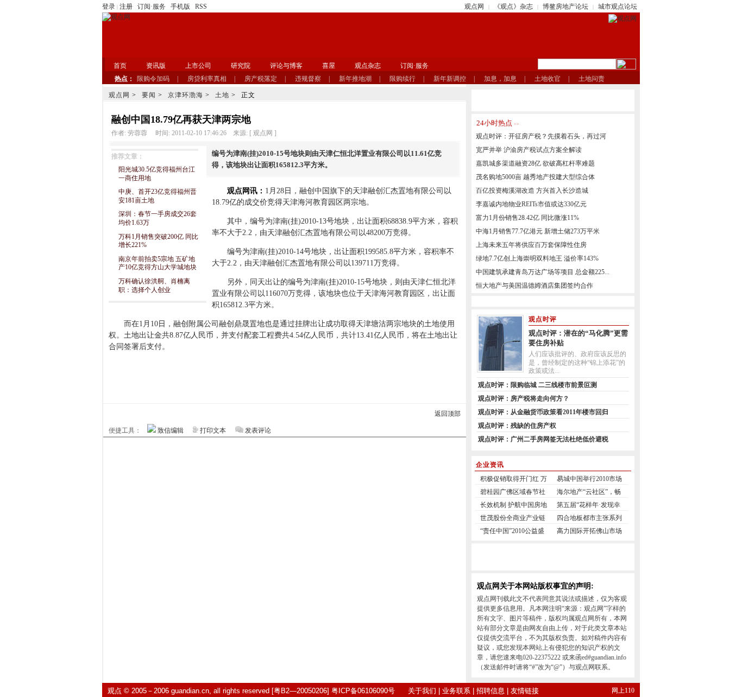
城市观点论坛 (617, 6)
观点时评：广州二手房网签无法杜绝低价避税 (543, 439)
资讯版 (156, 65)
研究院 (240, 65)
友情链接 (525, 691)
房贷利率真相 (207, 79)
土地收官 (548, 79)
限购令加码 (153, 79)
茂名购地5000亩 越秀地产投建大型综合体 (535, 177)
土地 (222, 95)
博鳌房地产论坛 (565, 6)
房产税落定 (260, 79)
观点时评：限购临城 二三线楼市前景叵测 (537, 385)
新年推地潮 (355, 79)
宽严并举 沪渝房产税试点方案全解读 (529, 150)
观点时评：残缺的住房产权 (517, 425)
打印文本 (213, 430)
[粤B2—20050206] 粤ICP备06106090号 (333, 691)
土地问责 (591, 79)
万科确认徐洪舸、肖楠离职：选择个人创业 (154, 285)
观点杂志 (368, 65)
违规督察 (308, 79)
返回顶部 (448, 413)
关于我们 (422, 691)
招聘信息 (490, 691)
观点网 (474, 6)
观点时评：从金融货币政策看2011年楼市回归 (543, 412)
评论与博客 (286, 65)
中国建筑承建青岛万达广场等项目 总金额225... (542, 272)
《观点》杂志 (513, 6)
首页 (120, 65)
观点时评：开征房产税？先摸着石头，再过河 (541, 136)
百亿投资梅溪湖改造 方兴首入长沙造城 (532, 190)
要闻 (149, 95)
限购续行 (402, 79)
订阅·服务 (151, 6)
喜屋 (328, 65)
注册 (126, 6)
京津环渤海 (185, 95)
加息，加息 (500, 79)
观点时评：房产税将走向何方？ (523, 398)
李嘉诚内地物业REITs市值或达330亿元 (531, 204)
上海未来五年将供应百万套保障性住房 (531, 245)
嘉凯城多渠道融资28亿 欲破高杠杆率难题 (535, 163)
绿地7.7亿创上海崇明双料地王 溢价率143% (537, 258)
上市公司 (198, 65)
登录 (108, 6)
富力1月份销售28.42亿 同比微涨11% (527, 217)
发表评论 (258, 430)
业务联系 (456, 691)
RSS (201, 6)
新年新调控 (449, 79)
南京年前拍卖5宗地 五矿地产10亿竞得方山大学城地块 (157, 263)
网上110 (623, 690)
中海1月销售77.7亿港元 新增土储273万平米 (538, 231)
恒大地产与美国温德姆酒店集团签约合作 (534, 285)
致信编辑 (171, 430)
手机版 (180, 6)
